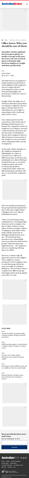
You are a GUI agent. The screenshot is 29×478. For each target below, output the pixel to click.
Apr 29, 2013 (5, 75)
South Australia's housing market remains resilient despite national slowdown (13, 335)
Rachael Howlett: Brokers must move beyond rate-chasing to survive (12, 377)
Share (12, 75)
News (6, 40)
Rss (14, 467)
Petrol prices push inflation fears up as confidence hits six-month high (14, 367)
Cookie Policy (13, 463)
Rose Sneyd (6, 73)
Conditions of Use (18, 465)
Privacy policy (5, 463)
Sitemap (10, 467)
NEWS (3, 331)
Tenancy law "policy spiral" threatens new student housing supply (13, 357)
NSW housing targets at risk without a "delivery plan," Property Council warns (14, 346)
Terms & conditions (16, 461)
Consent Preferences (7, 465)
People (7, 461)
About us (4, 467)
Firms (3, 461)
